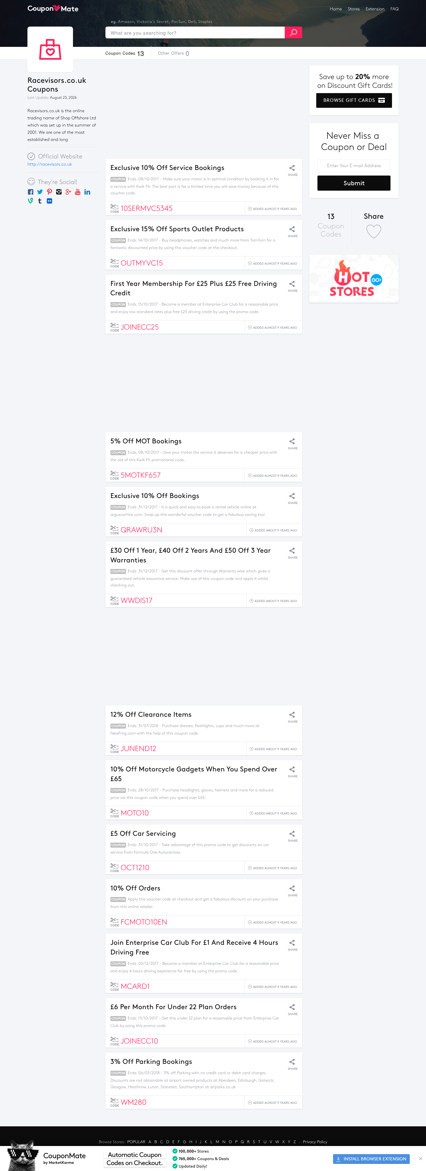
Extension (375, 9)
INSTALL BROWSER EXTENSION (374, 1159)
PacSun (179, 22)
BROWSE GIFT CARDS (350, 100)
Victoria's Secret (153, 22)
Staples (205, 22)
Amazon (126, 22)
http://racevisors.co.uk (49, 164)
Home (336, 9)
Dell (192, 22)
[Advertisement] (203, 109)
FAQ (394, 9)
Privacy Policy (315, 1141)
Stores (354, 9)
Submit (354, 183)
